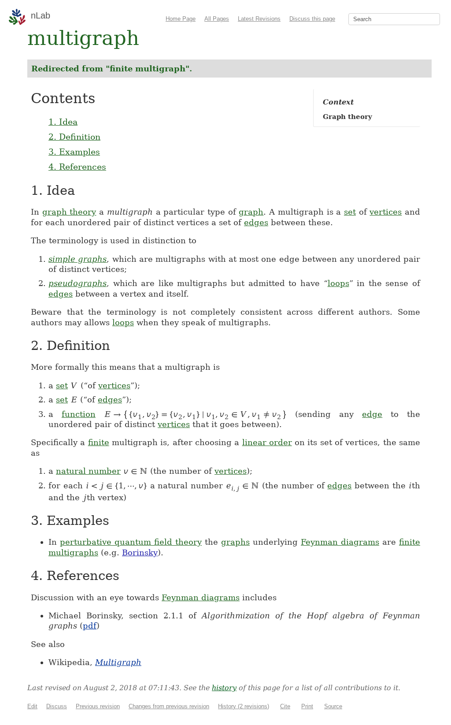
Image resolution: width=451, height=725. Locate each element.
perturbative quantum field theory (131, 542)
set (350, 211)
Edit (32, 706)
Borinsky (140, 552)
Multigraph (118, 662)
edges (256, 222)
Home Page (181, 18)
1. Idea (63, 121)
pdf (89, 625)
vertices (386, 211)
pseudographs (77, 283)
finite (98, 442)
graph (251, 211)
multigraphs (73, 552)
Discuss (56, 706)
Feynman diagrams (340, 542)
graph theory (69, 211)
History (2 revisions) (243, 706)
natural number (88, 471)
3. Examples (74, 151)
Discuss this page (312, 18)
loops (338, 283)
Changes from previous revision (169, 706)
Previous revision (98, 706)
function (79, 414)
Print (307, 706)
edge (372, 414)
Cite (285, 706)
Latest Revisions (259, 18)
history (224, 688)
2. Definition (74, 136)
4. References (77, 166)
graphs (235, 542)
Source (333, 706)
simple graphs (77, 259)
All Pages (216, 18)
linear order (267, 442)
